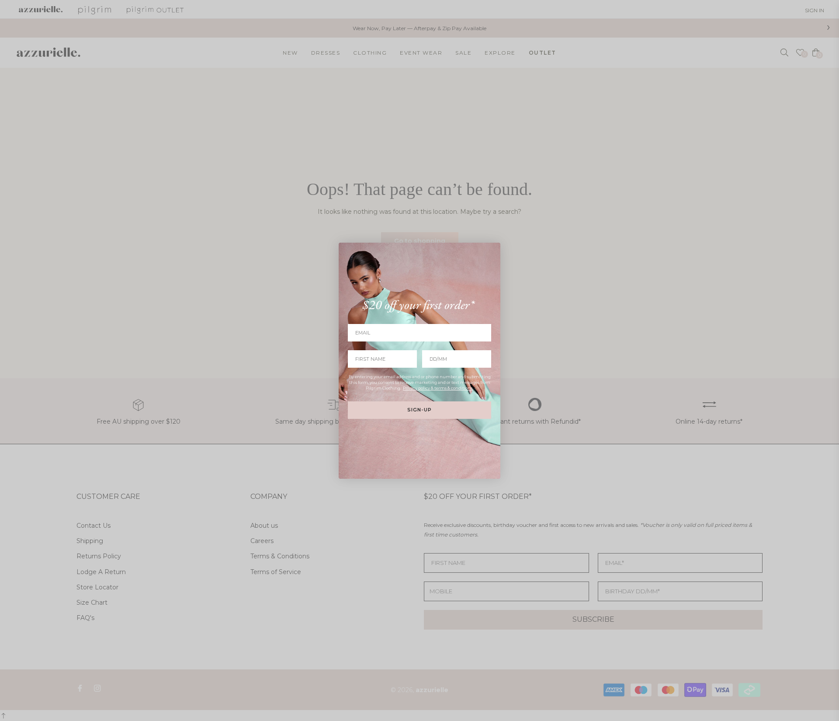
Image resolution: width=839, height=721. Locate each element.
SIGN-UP (419, 410)
